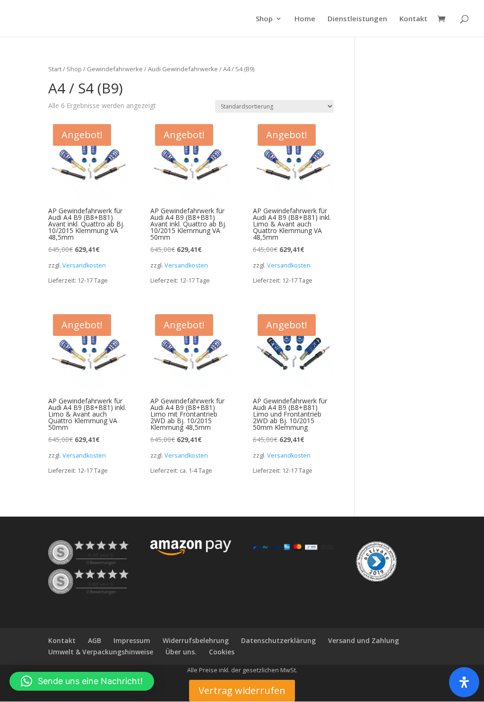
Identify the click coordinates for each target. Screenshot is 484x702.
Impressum (131, 640)
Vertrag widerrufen (242, 690)
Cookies (221, 651)
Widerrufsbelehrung (196, 640)
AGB (94, 640)
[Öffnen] (464, 682)
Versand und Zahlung (363, 640)
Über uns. (181, 651)
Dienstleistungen (357, 19)
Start (54, 69)
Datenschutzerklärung (278, 640)
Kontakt (413, 19)
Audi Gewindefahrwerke (183, 69)
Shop (264, 19)
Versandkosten (84, 265)
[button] (81, 681)
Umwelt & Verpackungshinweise (100, 651)
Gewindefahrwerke (115, 69)
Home (304, 19)
